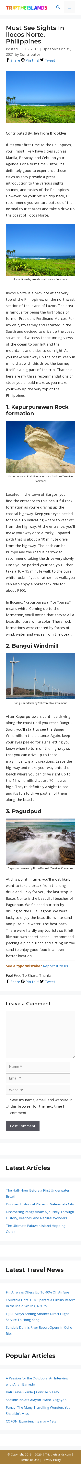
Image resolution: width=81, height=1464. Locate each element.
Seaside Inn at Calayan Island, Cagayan (36, 1399)
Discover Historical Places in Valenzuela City (40, 1204)
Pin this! (32, 60)
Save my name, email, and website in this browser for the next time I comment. (41, 1106)
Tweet (49, 60)
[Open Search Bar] (58, 7)
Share (14, 60)
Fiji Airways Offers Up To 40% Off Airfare (37, 1292)
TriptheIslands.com (58, 1454)
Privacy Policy (51, 1460)
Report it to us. (56, 966)
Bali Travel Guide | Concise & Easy (32, 1392)
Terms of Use (30, 1460)
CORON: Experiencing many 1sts (31, 1421)
